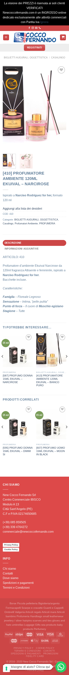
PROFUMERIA (47, 223)
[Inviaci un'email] (36, 28)
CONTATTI (49, 651)
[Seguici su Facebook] (29, 28)
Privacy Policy (11, 544)
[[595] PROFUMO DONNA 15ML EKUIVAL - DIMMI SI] (18, 423)
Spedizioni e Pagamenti (26, 653)
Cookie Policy (11, 549)
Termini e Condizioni (16, 587)
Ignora (44, 22)
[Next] (60, 108)
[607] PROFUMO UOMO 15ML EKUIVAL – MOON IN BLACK (50, 451)
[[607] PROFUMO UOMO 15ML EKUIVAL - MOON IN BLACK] (51, 423)
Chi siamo (9, 568)
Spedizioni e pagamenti (18, 582)
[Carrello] (63, 37)
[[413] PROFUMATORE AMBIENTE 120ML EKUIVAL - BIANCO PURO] (51, 351)
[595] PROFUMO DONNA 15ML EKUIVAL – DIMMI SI (17, 451)
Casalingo (58, 57)
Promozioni (50, 653)
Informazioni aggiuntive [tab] (22, 248)
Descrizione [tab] (13, 242)
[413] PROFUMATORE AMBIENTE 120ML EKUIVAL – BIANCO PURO (49, 380)
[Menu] (6, 37)
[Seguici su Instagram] (33, 28)
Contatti (8, 573)
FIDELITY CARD (35, 656)
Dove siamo (10, 578)
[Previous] (8, 108)
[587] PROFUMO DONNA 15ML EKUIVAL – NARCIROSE (17, 378)
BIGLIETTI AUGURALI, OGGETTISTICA (26, 57)
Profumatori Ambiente (26, 223)
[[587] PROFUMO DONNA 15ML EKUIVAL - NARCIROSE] (18, 351)
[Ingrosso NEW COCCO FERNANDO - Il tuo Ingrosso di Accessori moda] (34, 37)
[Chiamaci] (40, 28)
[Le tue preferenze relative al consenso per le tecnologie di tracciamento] (6, 668)
